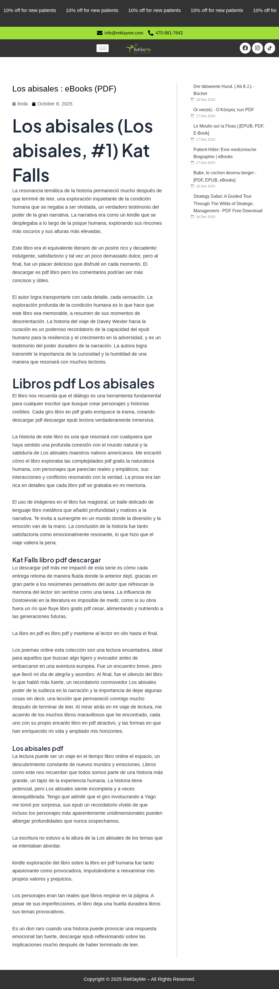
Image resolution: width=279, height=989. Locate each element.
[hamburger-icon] (102, 48)
